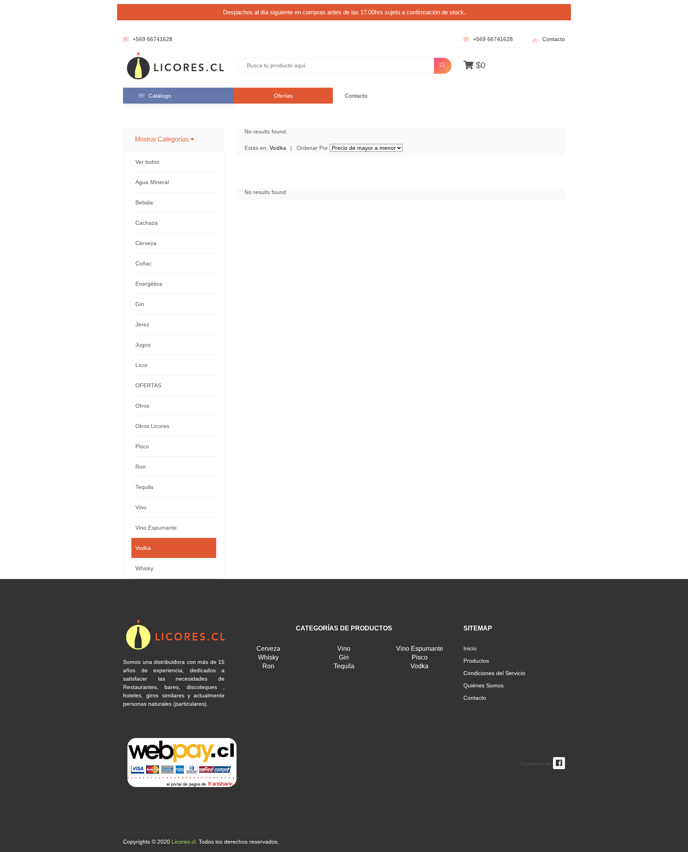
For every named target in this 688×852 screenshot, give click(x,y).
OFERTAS (148, 385)
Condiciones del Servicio (494, 673)
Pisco (142, 446)
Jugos (142, 345)
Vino (141, 507)
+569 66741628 (152, 39)
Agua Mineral (152, 182)
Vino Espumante (156, 527)
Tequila (144, 487)
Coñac (143, 263)
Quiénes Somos (483, 685)
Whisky (144, 568)
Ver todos (147, 162)
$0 (479, 65)
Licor (141, 365)
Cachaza (146, 223)
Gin (139, 304)
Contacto (553, 39)
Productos (476, 661)
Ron (140, 466)
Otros (142, 405)
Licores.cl (183, 841)
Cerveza (145, 243)
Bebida (144, 202)
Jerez (142, 324)
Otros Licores (152, 426)
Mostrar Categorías (162, 139)
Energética (148, 284)
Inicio (470, 648)
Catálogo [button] (160, 95)
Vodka (143, 548)
